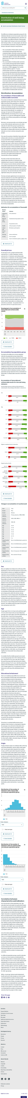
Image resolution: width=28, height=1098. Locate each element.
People (2, 1036)
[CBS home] (7, 3)
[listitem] (2, 997)
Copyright (3, 1063)
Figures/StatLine (4, 1011)
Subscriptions (4, 1073)
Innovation (3, 1053)
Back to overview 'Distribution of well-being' (14, 26)
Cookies (2, 1065)
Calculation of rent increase (7, 1013)
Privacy (2, 1038)
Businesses (3, 1034)
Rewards (3, 1040)
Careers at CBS (4, 1055)
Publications (3, 1023)
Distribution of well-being (8, 12)
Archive (2, 1071)
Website (3, 1061)
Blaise (2, 1027)
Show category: (4, 822)
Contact (2, 1047)
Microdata (3, 1017)
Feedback (24, 1097)
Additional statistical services (7, 1019)
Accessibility (3, 1067)
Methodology (4, 1025)
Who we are (3, 1051)
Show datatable (8, 346)
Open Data (3, 1015)
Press (2, 1049)
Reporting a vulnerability (6, 1069)
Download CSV (8, 243)
